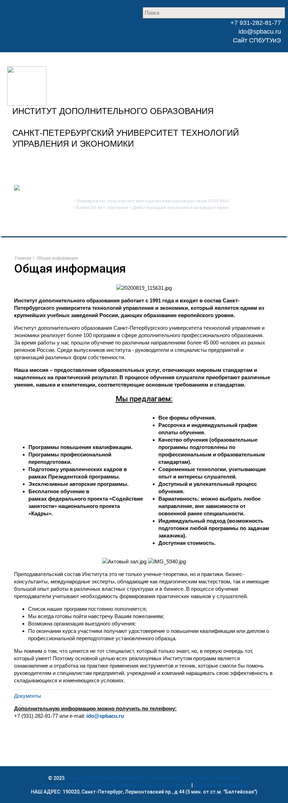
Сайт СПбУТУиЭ (257, 40)
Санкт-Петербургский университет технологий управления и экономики (153, 778)
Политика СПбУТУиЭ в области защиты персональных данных (114, 785)
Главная (23, 258)
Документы (27, 696)
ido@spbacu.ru (259, 31)
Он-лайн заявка (169, 161)
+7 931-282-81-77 (255, 22)
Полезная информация (221, 785)
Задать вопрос (244, 161)
